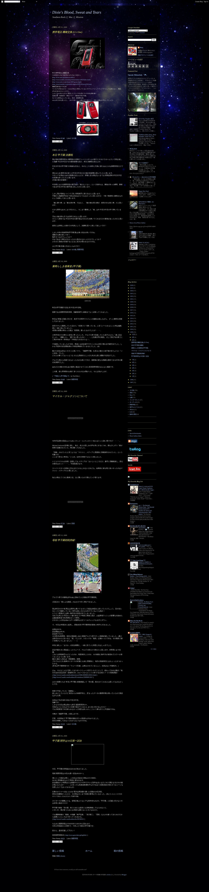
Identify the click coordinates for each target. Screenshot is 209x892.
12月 (133, 334)
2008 (132, 380)
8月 (133, 340)
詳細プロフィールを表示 (145, 55)
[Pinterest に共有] (61, 141)
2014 (132, 318)
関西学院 (80, 249)
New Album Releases (136, 574)
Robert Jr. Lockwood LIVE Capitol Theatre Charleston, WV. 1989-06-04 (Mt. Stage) (146, 488)
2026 (132, 285)
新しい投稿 (58, 851)
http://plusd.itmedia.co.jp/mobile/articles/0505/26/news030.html (72, 84)
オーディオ (133, 402)
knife (131, 412)
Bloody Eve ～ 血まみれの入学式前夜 (144, 177)
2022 (132, 296)
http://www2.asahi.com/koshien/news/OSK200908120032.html (74, 675)
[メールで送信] (53, 141)
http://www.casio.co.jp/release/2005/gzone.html (67, 82)
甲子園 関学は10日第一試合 (67, 740)
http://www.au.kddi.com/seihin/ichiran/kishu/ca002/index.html (71, 79)
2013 (132, 321)
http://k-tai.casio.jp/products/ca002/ (63, 77)
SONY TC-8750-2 (144, 242)
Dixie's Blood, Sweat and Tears (76, 12)
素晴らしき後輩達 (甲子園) (66, 266)
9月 (133, 337)
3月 (133, 370)
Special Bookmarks (135, 433)
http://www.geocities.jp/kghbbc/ (76, 835)
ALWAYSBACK (135, 543)
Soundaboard (134, 484)
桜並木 (141, 232)
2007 (132, 382)
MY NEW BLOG (135, 622)
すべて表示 (153, 649)
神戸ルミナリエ (135, 407)
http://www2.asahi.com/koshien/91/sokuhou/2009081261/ (73, 677)
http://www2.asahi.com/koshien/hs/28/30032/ (68, 819)
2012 (132, 324)
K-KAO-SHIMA (135, 633)
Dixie (141, 47)
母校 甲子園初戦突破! (63, 540)
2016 (132, 313)
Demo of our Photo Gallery (137, 223)
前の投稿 (118, 851)
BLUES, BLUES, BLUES (138, 526)
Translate (142, 32)
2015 (132, 315)
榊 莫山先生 (133, 149)
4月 (133, 368)
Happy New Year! (144, 191)
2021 (132, 299)
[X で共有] (57, 141)
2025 (132, 288)
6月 (133, 362)
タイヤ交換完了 (143, 163)
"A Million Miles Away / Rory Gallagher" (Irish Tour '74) (147, 135)
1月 (133, 376)
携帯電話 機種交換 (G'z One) (67, 32)
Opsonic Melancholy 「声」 (138, 75)
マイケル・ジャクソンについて (69, 396)
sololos (108, 874)
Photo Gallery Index (136, 436)
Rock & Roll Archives (136, 600)
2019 (132, 304)
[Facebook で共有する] (59, 141)
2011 (132, 326)
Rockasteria (134, 503)
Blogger (124, 874)
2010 (132, 329)
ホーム (88, 851)
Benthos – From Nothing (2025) (138, 576)
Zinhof (132, 588)
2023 (132, 293)
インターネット (135, 400)
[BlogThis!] (55, 141)
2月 (133, 373)
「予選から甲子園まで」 (62, 376)
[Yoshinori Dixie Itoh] (129, 477)
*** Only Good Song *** (138, 560)
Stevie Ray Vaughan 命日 (146, 119)
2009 (132, 332)
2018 (132, 307)
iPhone (132, 409)
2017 (132, 310)
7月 (133, 359)
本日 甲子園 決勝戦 (62, 155)
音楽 (73, 523)
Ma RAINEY (142, 528)
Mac (131, 395)
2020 (132, 302)
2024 (132, 291)
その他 (73, 138)
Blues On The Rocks (136, 621)
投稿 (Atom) (60, 856)
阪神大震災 (133, 414)
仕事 (131, 397)
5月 (133, 365)
